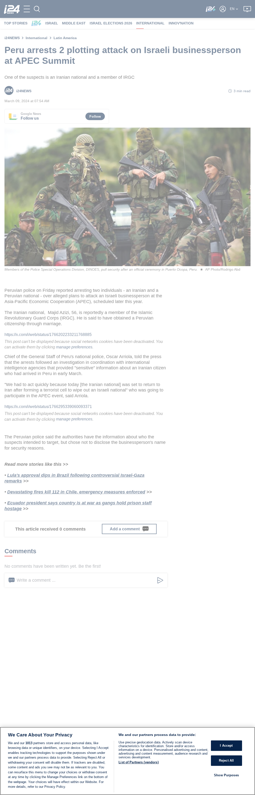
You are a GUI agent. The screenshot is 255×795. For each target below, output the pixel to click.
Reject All (226, 760)
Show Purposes (226, 775)
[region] (127, 761)
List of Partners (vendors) (138, 762)
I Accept (226, 746)
